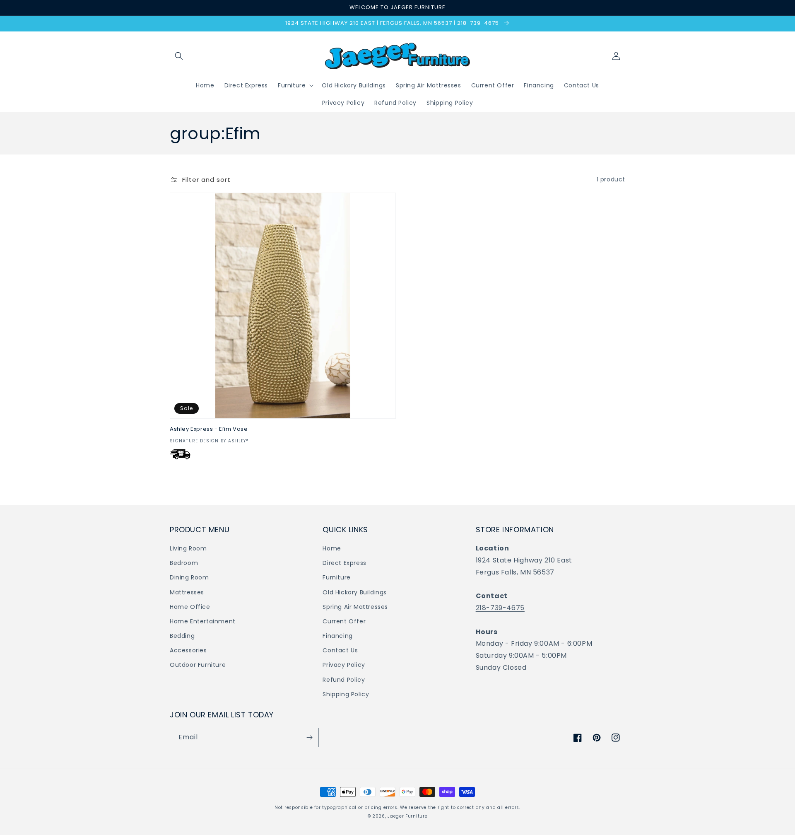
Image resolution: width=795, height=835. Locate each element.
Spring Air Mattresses (355, 607)
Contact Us (340, 650)
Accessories (188, 650)
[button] (179, 56)
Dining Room (189, 577)
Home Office (190, 607)
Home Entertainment (203, 621)
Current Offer (344, 621)
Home (332, 548)
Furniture (336, 577)
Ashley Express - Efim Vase (209, 429)
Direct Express (344, 563)
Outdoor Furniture (198, 665)
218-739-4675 (500, 608)
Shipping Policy (346, 694)
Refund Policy (344, 680)
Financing (337, 636)
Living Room (188, 548)
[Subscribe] (309, 737)
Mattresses (187, 592)
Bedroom (184, 563)
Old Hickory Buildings (355, 592)
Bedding (182, 636)
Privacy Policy (344, 665)
